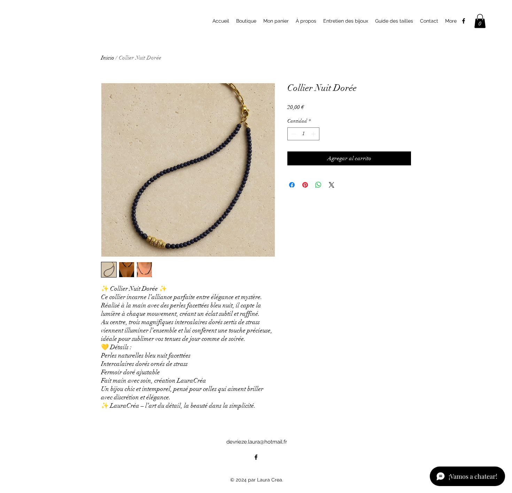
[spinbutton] (303, 134)
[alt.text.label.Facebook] (463, 20)
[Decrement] (292, 134)
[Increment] (314, 134)
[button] (480, 21)
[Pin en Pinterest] (305, 185)
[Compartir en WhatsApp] (318, 185)
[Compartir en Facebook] (292, 185)
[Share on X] (331, 185)
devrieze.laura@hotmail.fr (256, 442)
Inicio (107, 57)
